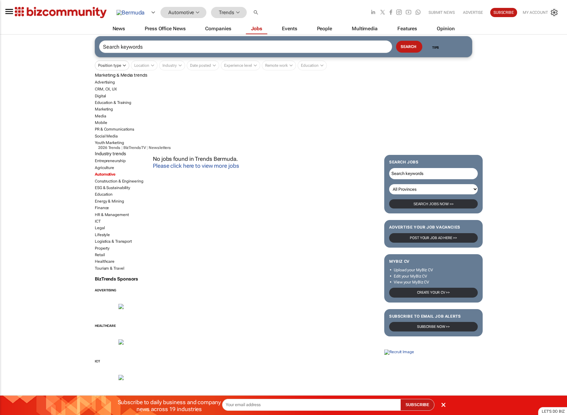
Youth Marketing (109, 142)
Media (100, 115)
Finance (102, 208)
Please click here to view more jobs (196, 165)
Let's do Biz (553, 411)
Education (104, 194)
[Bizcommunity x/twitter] (383, 12)
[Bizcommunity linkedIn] (373, 12)
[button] (256, 13)
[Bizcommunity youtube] (408, 12)
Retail (100, 255)
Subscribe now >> (433, 327)
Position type (109, 65)
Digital (100, 95)
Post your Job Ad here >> (433, 238)
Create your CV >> (433, 292)
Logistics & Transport (113, 241)
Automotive (105, 174)
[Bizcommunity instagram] (399, 12)
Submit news (442, 12)
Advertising (105, 82)
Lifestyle (102, 234)
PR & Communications (114, 129)
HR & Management (112, 214)
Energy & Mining (109, 201)
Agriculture (104, 167)
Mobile (101, 122)
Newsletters (160, 147)
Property (102, 248)
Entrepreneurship (110, 161)
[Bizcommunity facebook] (390, 12)
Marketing (104, 109)
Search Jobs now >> (433, 204)
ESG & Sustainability (112, 187)
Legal (100, 228)
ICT (98, 221)
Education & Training (113, 102)
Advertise (473, 12)
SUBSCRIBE (417, 405)
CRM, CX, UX (106, 89)
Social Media (106, 136)
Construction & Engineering (119, 181)
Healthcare (105, 261)
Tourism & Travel (109, 268)
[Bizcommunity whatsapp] (418, 12)
